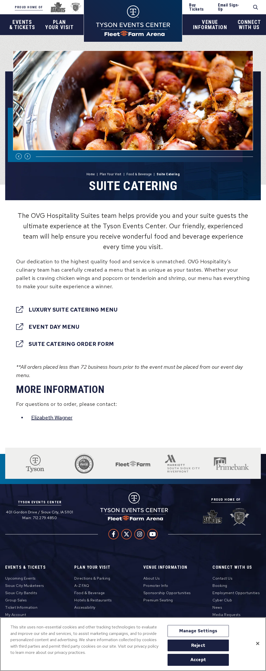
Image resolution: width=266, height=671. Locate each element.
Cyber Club (222, 600)
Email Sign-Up (228, 7)
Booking (219, 585)
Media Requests (226, 614)
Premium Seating (158, 600)
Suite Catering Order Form (71, 344)
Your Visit (59, 24)
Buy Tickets (196, 7)
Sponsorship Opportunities (167, 593)
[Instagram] (139, 534)
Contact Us (222, 578)
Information (210, 24)
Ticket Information (21, 607)
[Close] (257, 643)
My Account (15, 614)
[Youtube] (152, 534)
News (217, 607)
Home (91, 174)
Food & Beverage (139, 174)
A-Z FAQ (81, 585)
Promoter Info (155, 585)
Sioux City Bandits (21, 593)
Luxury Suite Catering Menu (73, 309)
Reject (198, 645)
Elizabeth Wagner (51, 417)
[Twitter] (126, 534)
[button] (19, 156)
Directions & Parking (92, 578)
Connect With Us (232, 567)
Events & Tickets (25, 567)
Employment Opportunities (236, 593)
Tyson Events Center (133, 21)
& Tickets (22, 24)
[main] (133, 241)
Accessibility (85, 607)
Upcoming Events (20, 578)
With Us (249, 24)
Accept (198, 659)
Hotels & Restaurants (92, 600)
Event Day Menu (54, 327)
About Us (151, 578)
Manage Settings (198, 631)
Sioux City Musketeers (24, 585)
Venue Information (165, 567)
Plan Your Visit (111, 174)
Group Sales (16, 600)
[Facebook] (113, 534)
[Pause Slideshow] (246, 57)
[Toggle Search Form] (256, 7)
